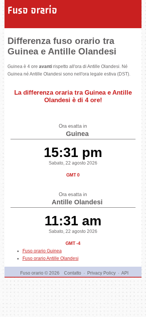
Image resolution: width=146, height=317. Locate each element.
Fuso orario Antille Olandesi (50, 258)
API (124, 273)
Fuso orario (32, 10)
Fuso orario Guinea (42, 251)
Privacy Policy (101, 273)
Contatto (72, 273)
